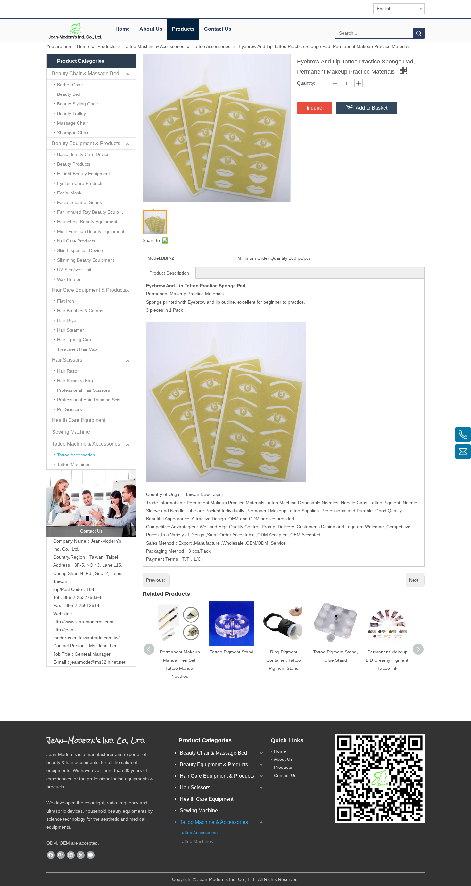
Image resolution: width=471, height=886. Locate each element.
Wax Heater (69, 279)
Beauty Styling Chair (77, 103)
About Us (150, 29)
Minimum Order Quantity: (263, 258)
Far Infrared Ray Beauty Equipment (93, 212)
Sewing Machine (71, 432)
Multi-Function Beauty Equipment (90, 231)
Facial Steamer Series (79, 202)
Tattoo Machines (73, 464)
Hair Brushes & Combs (80, 310)
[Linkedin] (71, 855)
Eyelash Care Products (80, 183)
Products (183, 29)
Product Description (169, 272)
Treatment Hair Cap (77, 349)
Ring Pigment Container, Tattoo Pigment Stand (283, 659)
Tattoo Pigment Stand (231, 651)
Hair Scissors (67, 360)
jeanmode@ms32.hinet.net (97, 662)
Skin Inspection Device (80, 250)
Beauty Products (73, 164)
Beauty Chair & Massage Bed (85, 73)
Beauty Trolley (71, 113)
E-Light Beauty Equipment (83, 173)
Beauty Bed (68, 94)
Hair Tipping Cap (74, 339)
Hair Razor (68, 370)
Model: (154, 258)
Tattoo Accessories (76, 454)
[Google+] (61, 855)
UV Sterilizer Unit (74, 269)
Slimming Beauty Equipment (85, 260)
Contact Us (217, 29)
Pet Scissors (69, 409)
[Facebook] (51, 855)
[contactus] (91, 503)
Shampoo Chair (73, 132)
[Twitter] (81, 855)
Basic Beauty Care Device (83, 154)
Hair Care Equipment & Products (89, 290)
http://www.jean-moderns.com (83, 621)
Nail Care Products (76, 240)
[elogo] (75, 30)
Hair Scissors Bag (75, 380)
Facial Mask (69, 192)
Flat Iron (65, 301)
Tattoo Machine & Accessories (86, 444)
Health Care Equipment (78, 420)
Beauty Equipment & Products (86, 143)
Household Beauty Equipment (87, 221)
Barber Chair (70, 84)
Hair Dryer (67, 320)
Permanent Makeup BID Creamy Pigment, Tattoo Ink (387, 659)
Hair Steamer (70, 329)
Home (122, 29)
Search (418, 33)
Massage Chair (72, 123)
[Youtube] (91, 855)
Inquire (314, 108)
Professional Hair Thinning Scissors (93, 399)
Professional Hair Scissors (83, 390)
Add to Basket (371, 108)
